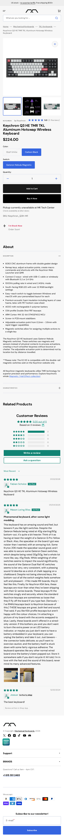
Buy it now (32, 198)
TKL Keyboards (45, 26)
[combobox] (32, 18)
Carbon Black (33, 153)
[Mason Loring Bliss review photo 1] (11, 675)
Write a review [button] (32, 452)
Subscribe (32, 830)
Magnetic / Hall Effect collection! (24, 376)
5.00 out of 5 (40, 421)
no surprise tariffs (27, 3)
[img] (11, 479)
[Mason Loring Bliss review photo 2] (27, 675)
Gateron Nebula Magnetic (19, 166)
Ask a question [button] (32, 460)
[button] (4, 11)
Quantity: (7, 172)
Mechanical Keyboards (23, 26)
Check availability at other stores (16, 211)
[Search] (57, 18)
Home (5, 26)
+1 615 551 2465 (11, 775)
